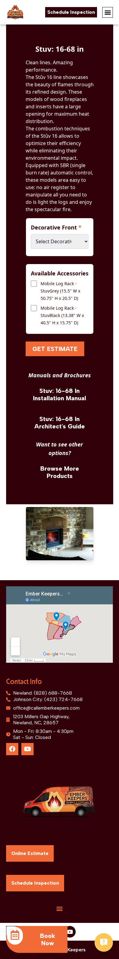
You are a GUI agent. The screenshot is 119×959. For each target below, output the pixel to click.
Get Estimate (55, 349)
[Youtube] (27, 749)
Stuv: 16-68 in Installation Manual (59, 394)
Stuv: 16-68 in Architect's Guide (59, 422)
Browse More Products (59, 472)
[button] (107, 12)
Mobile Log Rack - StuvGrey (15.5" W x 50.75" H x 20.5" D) (60, 291)
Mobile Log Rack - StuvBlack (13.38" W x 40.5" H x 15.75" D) (62, 315)
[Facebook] (12, 749)
